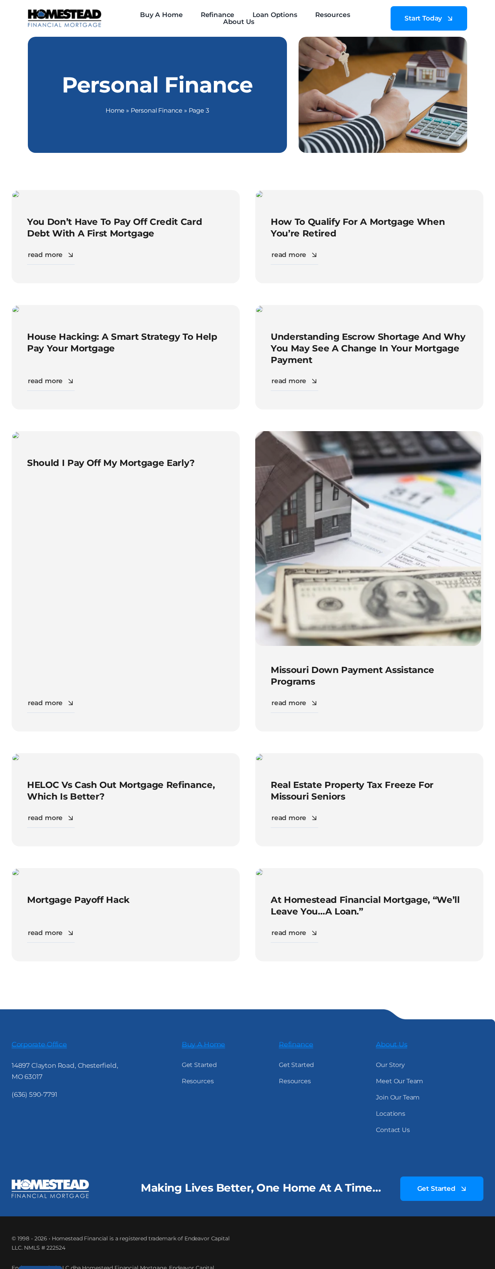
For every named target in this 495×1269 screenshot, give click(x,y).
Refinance (296, 1044)
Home (115, 110)
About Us (391, 1044)
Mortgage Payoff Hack (78, 899)
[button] (274, 22)
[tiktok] (60, 1117)
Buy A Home (203, 1044)
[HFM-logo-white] (50, 1182)
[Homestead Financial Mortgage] (64, 12)
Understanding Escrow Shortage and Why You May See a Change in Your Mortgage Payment (368, 348)
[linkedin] (45, 1117)
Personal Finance (157, 110)
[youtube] (75, 1117)
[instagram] (30, 1117)
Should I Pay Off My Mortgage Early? (111, 462)
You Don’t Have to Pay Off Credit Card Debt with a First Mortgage (114, 227)
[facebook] (15, 1117)
